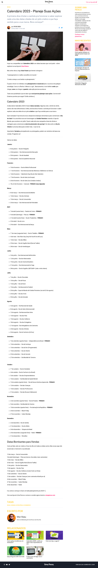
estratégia (19, 505)
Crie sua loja (80, 564)
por (16, 26)
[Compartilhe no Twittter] (62, 28)
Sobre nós (87, 564)
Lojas (93, 564)
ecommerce (27, 505)
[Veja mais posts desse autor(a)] (8, 27)
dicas (8, 7)
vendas (13, 505)
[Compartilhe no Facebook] (59, 28)
